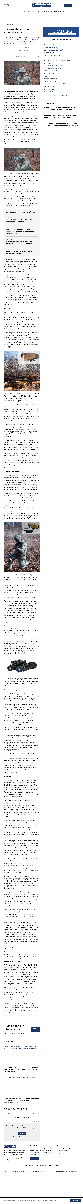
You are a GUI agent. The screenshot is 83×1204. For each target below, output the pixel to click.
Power (40, 16)
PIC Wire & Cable (49, 81)
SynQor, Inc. (48, 86)
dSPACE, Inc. (48, 52)
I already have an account (21, 1137)
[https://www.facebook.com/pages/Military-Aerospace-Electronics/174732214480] (57, 1153)
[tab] (8, 1113)
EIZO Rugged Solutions (51, 55)
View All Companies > (61, 95)
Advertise (11, 1171)
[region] (22, 1117)
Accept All (75, 1200)
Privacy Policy (30, 1171)
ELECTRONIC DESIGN (53, 1165)
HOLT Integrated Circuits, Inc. (53, 65)
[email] (27, 56)
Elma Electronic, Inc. (50, 58)
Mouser (46, 76)
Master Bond (48, 73)
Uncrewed (32, 16)
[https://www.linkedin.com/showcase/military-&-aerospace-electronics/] (59, 1153)
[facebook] (16, 56)
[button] (5, 5)
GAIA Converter (49, 63)
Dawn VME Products (50, 47)
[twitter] (22, 56)
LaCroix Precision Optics (51, 68)
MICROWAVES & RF (41, 1165)
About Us (6, 1171)
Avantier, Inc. (48, 45)
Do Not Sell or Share (20, 1171)
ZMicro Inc (47, 91)
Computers (23, 16)
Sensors (61, 16)
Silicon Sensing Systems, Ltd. (53, 84)
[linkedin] (19, 56)
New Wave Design (50, 78)
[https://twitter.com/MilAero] (62, 1153)
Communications (50, 16)
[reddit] (24, 56)
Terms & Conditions (40, 1171)
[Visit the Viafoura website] (35, 1121)
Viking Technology (50, 89)
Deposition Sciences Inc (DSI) (53, 50)
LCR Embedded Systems (51, 71)
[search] (8, 5)
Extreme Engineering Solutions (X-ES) (56, 60)
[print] (39, 56)
